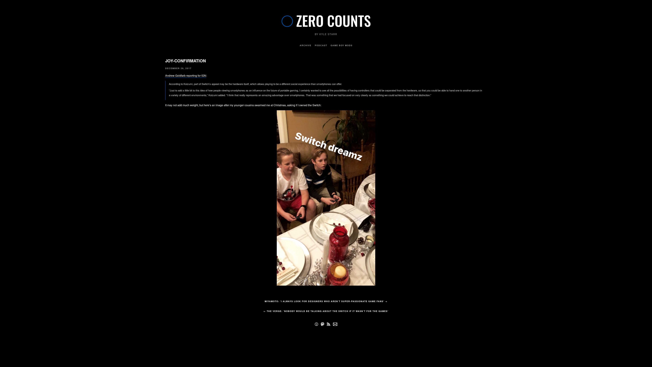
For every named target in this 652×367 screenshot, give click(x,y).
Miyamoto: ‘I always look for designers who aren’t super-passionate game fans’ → (326, 301)
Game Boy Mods (341, 45)
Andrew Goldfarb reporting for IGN (185, 75)
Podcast (321, 45)
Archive (305, 45)
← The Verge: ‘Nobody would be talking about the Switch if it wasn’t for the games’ (326, 311)
